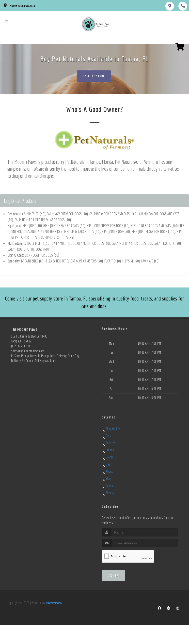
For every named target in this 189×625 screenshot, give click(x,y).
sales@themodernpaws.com (27, 351)
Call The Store (94, 76)
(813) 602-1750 (20, 346)
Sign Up (113, 575)
